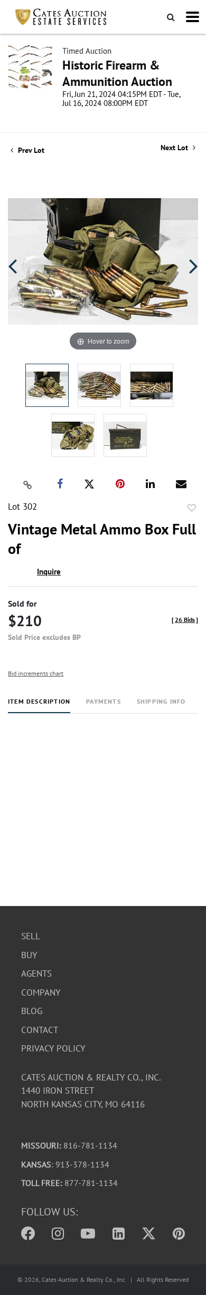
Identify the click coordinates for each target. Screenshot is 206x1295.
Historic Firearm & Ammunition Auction (117, 73)
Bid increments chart (35, 673)
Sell (30, 936)
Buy (29, 955)
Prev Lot (30, 150)
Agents (36, 973)
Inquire (49, 572)
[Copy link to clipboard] (28, 484)
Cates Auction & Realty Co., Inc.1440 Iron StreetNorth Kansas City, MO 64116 (91, 1091)
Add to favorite (191, 508)
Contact (39, 1030)
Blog (31, 1011)
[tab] (39, 705)
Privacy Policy (53, 1048)
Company (40, 992)
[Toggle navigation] (192, 17)
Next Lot (175, 147)
